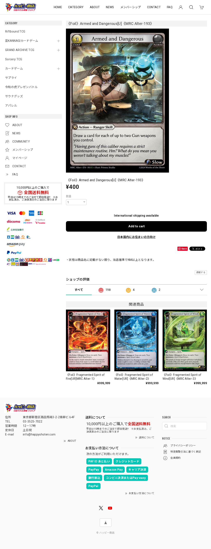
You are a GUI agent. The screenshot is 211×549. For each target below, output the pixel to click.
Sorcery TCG (13, 59)
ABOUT (95, 7)
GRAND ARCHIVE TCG (19, 50)
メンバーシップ (130, 7)
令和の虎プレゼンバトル (21, 87)
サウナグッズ (14, 96)
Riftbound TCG (15, 31)
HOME (58, 7)
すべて (79, 289)
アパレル (11, 105)
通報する (200, 272)
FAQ (169, 7)
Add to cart (136, 226)
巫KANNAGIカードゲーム (21, 40)
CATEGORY (76, 7)
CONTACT (154, 7)
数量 (69, 196)
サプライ (11, 77)
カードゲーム (14, 68)
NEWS (110, 7)
